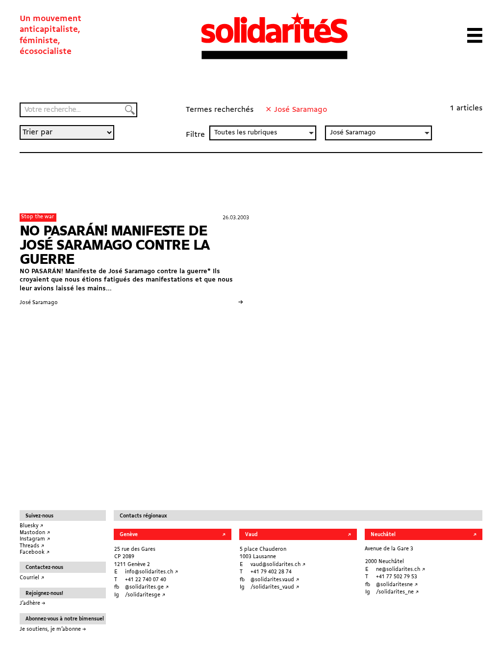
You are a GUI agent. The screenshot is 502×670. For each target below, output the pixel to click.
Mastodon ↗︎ (35, 533)
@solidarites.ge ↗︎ (147, 587)
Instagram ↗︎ (35, 539)
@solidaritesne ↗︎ (397, 585)
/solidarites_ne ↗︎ (397, 592)
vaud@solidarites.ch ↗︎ (278, 564)
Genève (129, 535)
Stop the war (37, 217)
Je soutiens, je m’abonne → (53, 629)
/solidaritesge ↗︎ (145, 595)
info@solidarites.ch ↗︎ (151, 572)
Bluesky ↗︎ (31, 526)
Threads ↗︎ (32, 546)
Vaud (251, 535)
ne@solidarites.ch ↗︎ (400, 569)
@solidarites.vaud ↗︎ (275, 580)
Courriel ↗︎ (32, 578)
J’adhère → (32, 603)
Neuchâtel (383, 535)
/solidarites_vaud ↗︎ (275, 587)
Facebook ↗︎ (35, 552)
